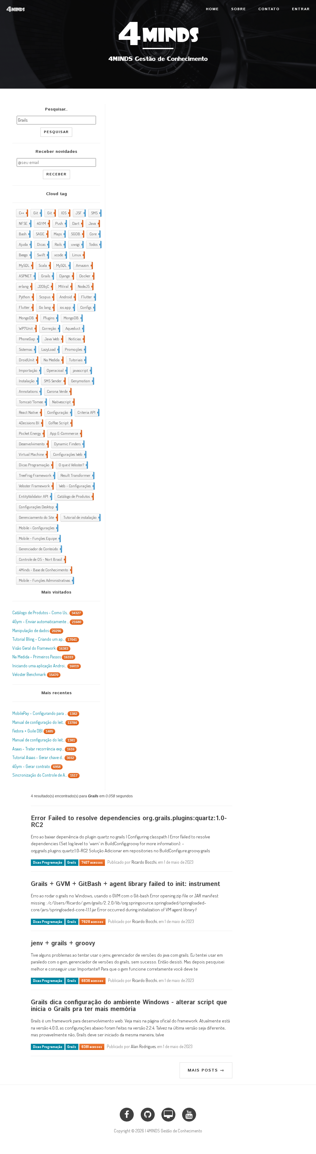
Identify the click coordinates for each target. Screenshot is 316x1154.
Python (26, 296)
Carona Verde (58, 391)
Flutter (88, 296)
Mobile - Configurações (38, 527)
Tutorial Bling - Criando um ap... (44, 639)
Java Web (53, 338)
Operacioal (56, 370)
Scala (44, 265)
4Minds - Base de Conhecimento (45, 569)
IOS (65, 212)
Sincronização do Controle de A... (44, 775)
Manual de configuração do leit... (44, 722)
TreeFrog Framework (36, 475)
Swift (42, 254)
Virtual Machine (33, 454)
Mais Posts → (206, 1070)
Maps (59, 233)
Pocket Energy (31, 433)
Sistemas (27, 349)
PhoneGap (28, 338)
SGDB (77, 233)
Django (66, 275)
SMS (95, 212)
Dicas (42, 244)
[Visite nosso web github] (147, 1114)
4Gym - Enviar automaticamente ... (46, 621)
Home (212, 9)
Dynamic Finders (68, 443)
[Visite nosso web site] (168, 1114)
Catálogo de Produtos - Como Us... (46, 612)
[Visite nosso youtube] (189, 1114)
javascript (82, 370)
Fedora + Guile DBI (32, 730)
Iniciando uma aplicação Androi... (45, 665)
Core (94, 233)
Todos (94, 244)
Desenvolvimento (33, 443)
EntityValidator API (35, 496)
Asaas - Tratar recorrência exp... (43, 748)
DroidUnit (28, 359)
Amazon (84, 265)
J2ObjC (45, 286)
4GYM (43, 223)
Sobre (238, 9)
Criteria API (87, 412)
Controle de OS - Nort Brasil (42, 559)
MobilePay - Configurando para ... (44, 713)
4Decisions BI (30, 422)
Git (37, 212)
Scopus (46, 296)
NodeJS (85, 286)
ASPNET (27, 275)
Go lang (46, 307)
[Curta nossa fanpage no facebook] (126, 1114)
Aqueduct (74, 328)
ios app (67, 307)
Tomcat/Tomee (32, 401)
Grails (47, 275)
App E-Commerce (65, 433)
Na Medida (53, 359)
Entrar (301, 9)
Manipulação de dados (36, 630)
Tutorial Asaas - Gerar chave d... (43, 757)
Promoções (75, 349)
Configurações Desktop (38, 506)
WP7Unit (27, 328)
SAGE (41, 233)
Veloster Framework (35, 485)
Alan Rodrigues (143, 1046)
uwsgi (76, 244)
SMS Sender (54, 380)
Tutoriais (77, 359)
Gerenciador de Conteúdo (40, 548)
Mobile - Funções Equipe (39, 538)
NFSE (24, 223)
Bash (24, 233)
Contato (269, 9)
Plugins (50, 317)
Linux (78, 254)
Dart (77, 223)
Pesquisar (56, 132)
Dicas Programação (35, 464)
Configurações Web (69, 454)
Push (60, 223)
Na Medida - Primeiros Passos (42, 656)
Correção (50, 328)
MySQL (25, 265)
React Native (30, 412)
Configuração (59, 412)
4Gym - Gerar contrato (36, 766)
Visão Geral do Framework (40, 648)
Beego (25, 254)
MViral (64, 286)
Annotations (29, 391)
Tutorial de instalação (81, 517)
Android (67, 296)
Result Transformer (76, 475)
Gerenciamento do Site (38, 517)
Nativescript (62, 401)
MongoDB (28, 317)
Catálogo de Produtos (75, 496)
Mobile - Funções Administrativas (46, 580)
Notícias (76, 338)
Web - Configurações (76, 485)
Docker (86, 275)
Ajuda (25, 244)
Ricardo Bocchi (143, 862)
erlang (25, 286)
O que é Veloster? (73, 464)
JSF (80, 212)
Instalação (28, 380)
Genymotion (82, 380)
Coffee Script (59, 422)
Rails (59, 244)
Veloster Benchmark (35, 674)
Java (94, 223)
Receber (56, 174)
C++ (23, 212)
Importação (29, 370)
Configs (87, 307)
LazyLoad (49, 349)
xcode (60, 254)
